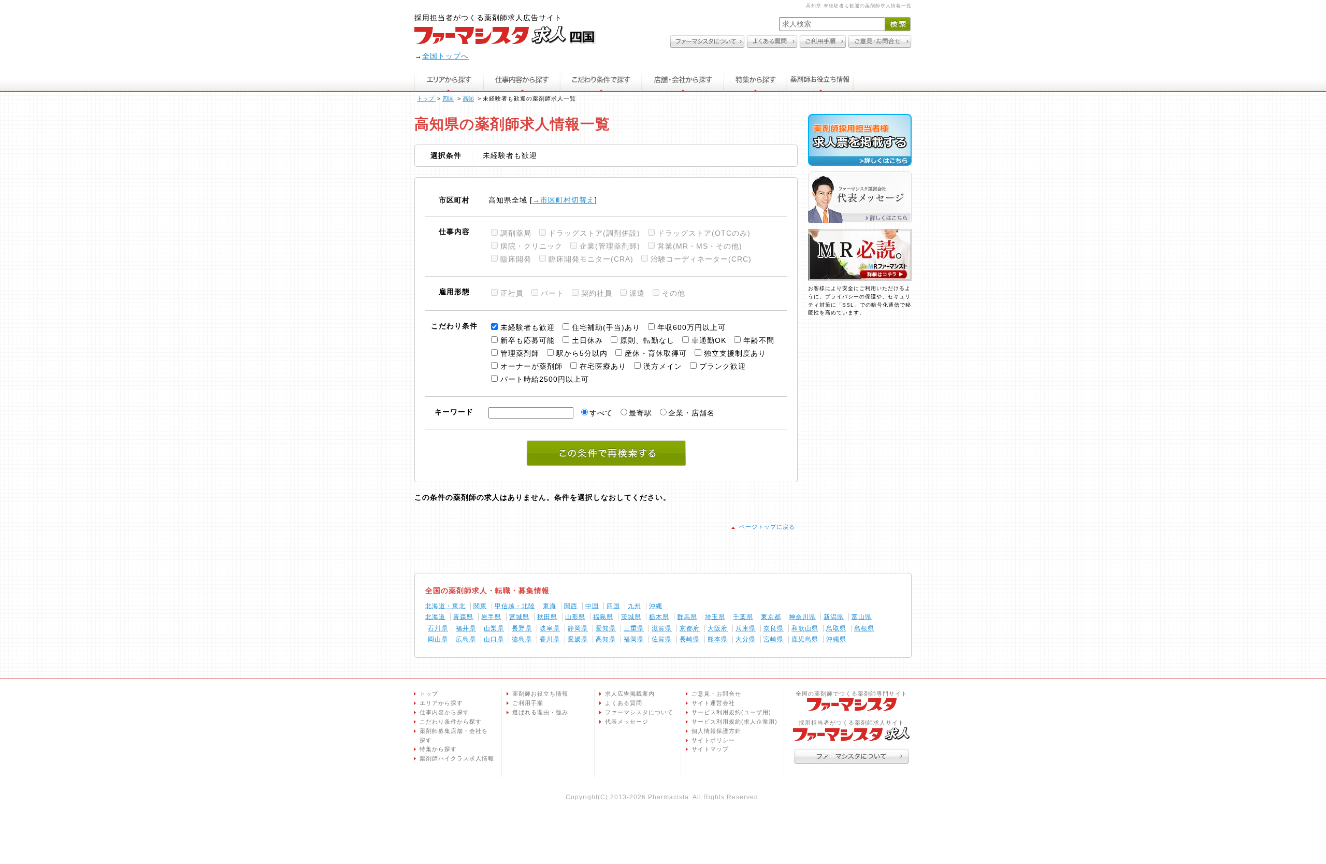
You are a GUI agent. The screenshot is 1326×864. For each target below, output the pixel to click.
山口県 (494, 639)
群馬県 (687, 617)
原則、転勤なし (647, 340)
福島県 (603, 617)
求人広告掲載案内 (630, 693)
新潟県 (834, 617)
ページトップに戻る (767, 527)
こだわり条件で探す (601, 79)
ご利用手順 (527, 703)
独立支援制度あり (735, 353)
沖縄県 (836, 639)
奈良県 (773, 628)
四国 (613, 606)
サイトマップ (710, 749)
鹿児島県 (804, 639)
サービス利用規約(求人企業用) (734, 721)
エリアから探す (448, 79)
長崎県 (690, 639)
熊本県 (718, 639)
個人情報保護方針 (716, 731)
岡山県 (438, 639)
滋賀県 (662, 628)
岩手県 (491, 617)
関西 (571, 606)
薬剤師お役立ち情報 (820, 79)
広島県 (466, 639)
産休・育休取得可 (656, 353)
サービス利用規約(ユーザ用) (731, 712)
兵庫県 (746, 628)
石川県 (438, 628)
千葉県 (743, 617)
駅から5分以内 (582, 353)
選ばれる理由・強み (540, 712)
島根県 (864, 628)
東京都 (771, 617)
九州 (634, 606)
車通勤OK (708, 340)
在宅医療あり (603, 366)
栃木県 (659, 617)
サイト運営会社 (713, 703)
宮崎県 (773, 639)
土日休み (587, 340)
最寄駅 (640, 413)
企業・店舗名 (691, 413)
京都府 (690, 628)
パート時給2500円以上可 (544, 379)
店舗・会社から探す (683, 79)
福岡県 (634, 639)
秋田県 (547, 617)
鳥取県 (836, 628)
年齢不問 (758, 340)
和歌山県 (804, 628)
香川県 (550, 639)
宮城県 (519, 617)
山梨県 (494, 628)
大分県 (746, 639)
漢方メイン (662, 366)
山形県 (575, 617)
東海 (549, 606)
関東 (480, 606)
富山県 (862, 617)
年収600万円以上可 (691, 327)
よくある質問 (623, 703)
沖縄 (655, 606)
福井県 (466, 628)
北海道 (435, 617)
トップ (429, 693)
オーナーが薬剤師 (531, 366)
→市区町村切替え (563, 200)
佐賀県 (662, 639)
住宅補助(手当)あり (606, 327)
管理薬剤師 (519, 353)
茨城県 (631, 617)
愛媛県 (578, 639)
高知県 (606, 639)
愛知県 (606, 628)
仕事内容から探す (521, 79)
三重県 (634, 628)
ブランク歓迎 (722, 366)
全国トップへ (445, 56)
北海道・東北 (445, 606)
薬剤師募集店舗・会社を (454, 735)
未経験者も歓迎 (527, 327)
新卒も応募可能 (527, 340)
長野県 (522, 628)
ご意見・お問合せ (716, 693)
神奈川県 (802, 617)
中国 (592, 606)
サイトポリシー (713, 740)
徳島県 (522, 639)
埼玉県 (715, 617)
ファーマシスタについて (639, 712)
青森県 (463, 617)
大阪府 (718, 628)
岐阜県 (550, 628)
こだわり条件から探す (451, 721)
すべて (601, 413)
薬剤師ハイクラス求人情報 (457, 758)
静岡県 (578, 628)
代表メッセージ (626, 721)
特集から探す (755, 79)
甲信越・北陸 (515, 606)
